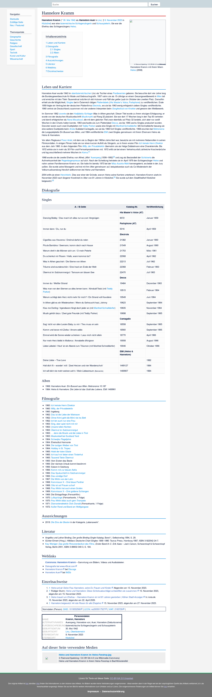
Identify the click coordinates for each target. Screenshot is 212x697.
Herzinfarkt (65, 174)
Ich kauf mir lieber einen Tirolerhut (67, 454)
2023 (119, 19)
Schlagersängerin (83, 23)
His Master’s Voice (119, 102)
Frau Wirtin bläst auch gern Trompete (68, 500)
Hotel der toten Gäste (61, 451)
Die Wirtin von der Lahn (62, 478)
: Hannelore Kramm (60, 562)
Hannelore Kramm (54, 569)
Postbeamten (119, 93)
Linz (100, 19)
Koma (85, 152)
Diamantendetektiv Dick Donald (66, 503)
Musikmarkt (87, 116)
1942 (73, 19)
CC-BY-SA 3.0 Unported (121, 678)
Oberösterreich (78, 631)
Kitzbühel (46, 23)
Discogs (72, 569)
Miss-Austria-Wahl (120, 163)
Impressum (93, 691)
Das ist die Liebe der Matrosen (65, 414)
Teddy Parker (88, 125)
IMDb (68, 572)
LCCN (87, 609)
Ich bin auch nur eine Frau (63, 420)
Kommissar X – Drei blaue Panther (67, 481)
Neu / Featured (17, 25)
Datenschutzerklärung (113, 691)
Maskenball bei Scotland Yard (65, 435)
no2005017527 (98, 609)
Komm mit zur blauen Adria (64, 469)
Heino (133, 69)
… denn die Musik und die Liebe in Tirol (69, 432)
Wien (159, 96)
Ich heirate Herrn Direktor (151, 143)
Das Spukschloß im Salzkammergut (68, 472)
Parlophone (134, 102)
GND (65, 609)
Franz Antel (66, 140)
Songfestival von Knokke (123, 108)
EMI (106, 131)
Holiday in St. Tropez (61, 448)
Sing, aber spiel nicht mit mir (64, 423)
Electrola (97, 105)
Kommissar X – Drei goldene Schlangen (70, 491)
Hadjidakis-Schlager (83, 113)
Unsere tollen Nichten (61, 426)
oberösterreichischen (81, 93)
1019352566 (75, 609)
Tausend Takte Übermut (62, 457)
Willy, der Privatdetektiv (93, 146)
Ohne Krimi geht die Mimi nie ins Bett (68, 417)
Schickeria (146, 157)
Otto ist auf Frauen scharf (63, 485)
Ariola (72, 128)
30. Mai (66, 19)
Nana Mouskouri (75, 119)
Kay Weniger (51, 543)
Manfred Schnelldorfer (126, 125)
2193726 (119, 609)
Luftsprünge (56, 497)
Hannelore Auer (52, 572)
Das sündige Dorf (59, 475)
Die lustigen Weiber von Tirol (64, 445)
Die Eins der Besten (60, 522)
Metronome (158, 128)
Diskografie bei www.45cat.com (60, 566)
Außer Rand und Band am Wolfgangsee (69, 506)
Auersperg (96, 157)
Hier (38, 683)
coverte (62, 113)
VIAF (111, 609)
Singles (69, 102)
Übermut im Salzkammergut (64, 429)
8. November (111, 19)
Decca (115, 122)
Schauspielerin (103, 23)
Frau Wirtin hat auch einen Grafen (66, 488)
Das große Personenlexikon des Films (76, 543)
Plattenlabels (103, 102)
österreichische (67, 23)
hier (27, 683)
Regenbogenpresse (71, 160)
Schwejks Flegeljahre (61, 439)
